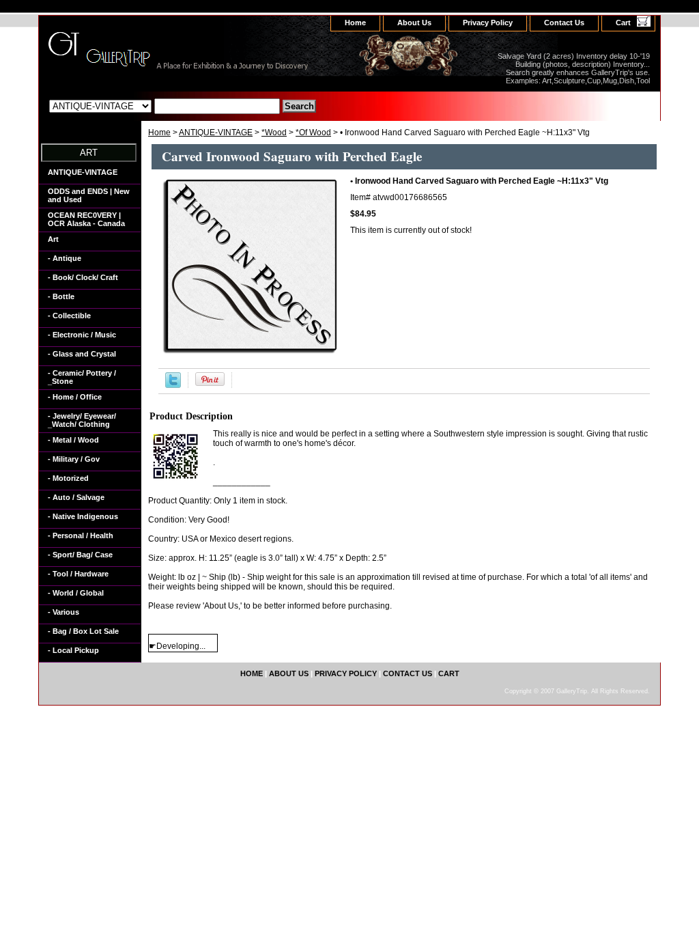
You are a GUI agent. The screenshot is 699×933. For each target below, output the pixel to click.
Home (159, 132)
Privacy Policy (488, 22)
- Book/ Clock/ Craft (83, 277)
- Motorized (68, 478)
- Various (63, 612)
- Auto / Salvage (76, 497)
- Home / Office (75, 397)
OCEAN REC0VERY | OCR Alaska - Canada (86, 219)
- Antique (64, 258)
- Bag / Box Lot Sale (83, 631)
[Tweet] (173, 385)
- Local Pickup (73, 650)
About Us (414, 22)
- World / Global (76, 593)
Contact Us (564, 22)
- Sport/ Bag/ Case (80, 555)
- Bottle (61, 296)
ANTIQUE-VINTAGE (216, 132)
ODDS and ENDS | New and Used (89, 195)
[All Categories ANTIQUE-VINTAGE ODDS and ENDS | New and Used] (164, 105)
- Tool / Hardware (78, 574)
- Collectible (69, 315)
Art (53, 239)
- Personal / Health (80, 535)
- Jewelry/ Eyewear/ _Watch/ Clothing (82, 420)
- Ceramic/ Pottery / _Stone (82, 377)
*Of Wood (313, 132)
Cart (623, 22)
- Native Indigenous (83, 516)
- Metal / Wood (73, 440)
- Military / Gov (74, 459)
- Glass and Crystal (82, 354)
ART (89, 153)
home (355, 22)
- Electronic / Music (82, 335)
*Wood (274, 132)
